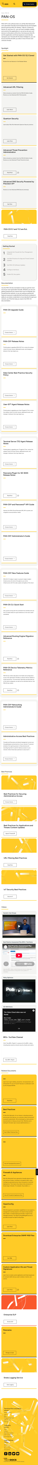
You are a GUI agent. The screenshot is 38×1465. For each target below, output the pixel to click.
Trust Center (7, 1446)
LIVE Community (8, 1434)
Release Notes (7, 1412)
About (5, 1429)
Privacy (6, 1444)
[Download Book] (18, 172)
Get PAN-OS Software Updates (16, 265)
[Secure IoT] (19, 877)
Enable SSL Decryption (13, 274)
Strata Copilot (30, 4)
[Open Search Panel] (14, 4)
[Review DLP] (19, 1302)
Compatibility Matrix (9, 1418)
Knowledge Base (8, 1436)
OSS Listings (7, 1420)
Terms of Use (7, 1447)
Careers (6, 1431)
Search (6, 1414)
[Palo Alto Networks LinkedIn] (10, 1455)
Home (2, 13)
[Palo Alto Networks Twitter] (14, 1455)
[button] (9, 78)
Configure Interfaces (13, 270)
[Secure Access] (19, 782)
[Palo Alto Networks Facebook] (6, 1455)
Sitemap (6, 1421)
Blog (5, 1416)
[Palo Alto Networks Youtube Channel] (17, 1455)
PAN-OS (7, 13)
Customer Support (8, 1433)
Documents (7, 1449)
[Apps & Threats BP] (19, 814)
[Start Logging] (19, 1365)
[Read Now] (19, 217)
